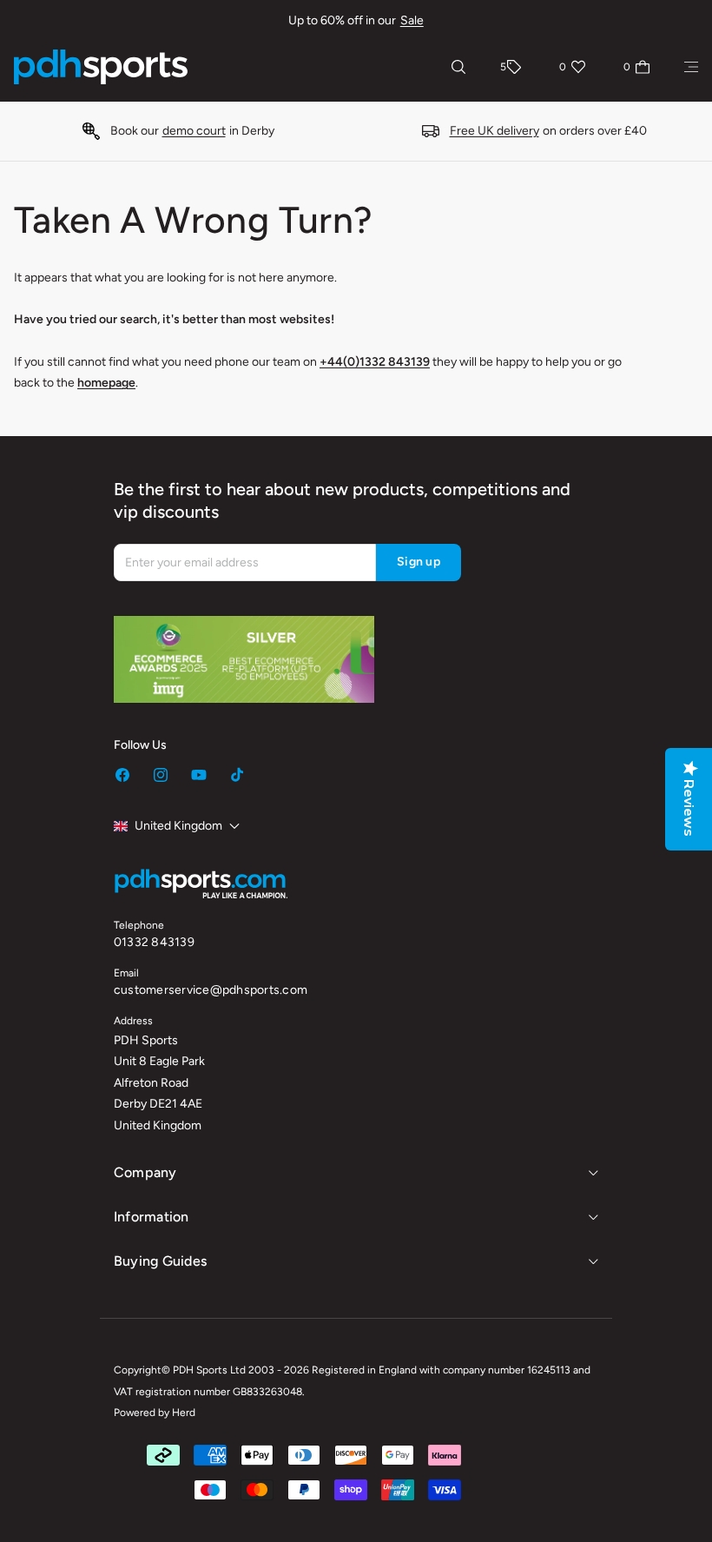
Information (151, 1216)
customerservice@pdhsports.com (210, 990)
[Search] (458, 67)
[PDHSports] (101, 67)
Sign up (418, 561)
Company (145, 1172)
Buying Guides (160, 1261)
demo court (194, 130)
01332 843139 (154, 942)
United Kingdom (178, 825)
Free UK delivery (494, 130)
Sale (412, 20)
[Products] (691, 67)
